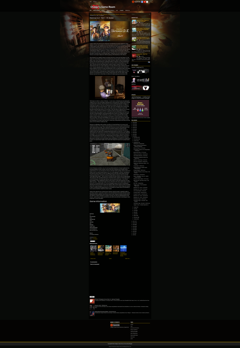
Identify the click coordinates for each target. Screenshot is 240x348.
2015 (134, 224)
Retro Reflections (134, 333)
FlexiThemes (114, 346)
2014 (134, 226)
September (136, 142)
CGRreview (105, 14)
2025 (134, 124)
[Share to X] (93, 241)
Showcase (133, 337)
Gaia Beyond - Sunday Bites (139, 143)
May (135, 212)
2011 (133, 231)
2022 (134, 129)
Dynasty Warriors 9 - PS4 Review (92, 253)
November (136, 139)
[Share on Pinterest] (95, 238)
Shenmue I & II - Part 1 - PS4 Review (141, 197)
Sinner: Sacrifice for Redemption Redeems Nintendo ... (140, 146)
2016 (134, 222)
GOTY (117, 10)
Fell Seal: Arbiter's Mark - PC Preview (141, 178)
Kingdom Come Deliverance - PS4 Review (101, 253)
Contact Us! (127, 10)
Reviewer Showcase (110, 10)
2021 (134, 130)
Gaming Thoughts (134, 331)
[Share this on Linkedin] (96, 238)
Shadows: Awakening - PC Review (140, 159)
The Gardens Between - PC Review (140, 155)
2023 (134, 127)
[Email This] (91, 241)
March (135, 215)
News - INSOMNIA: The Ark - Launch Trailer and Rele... (141, 177)
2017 (134, 221)
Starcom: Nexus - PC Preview (139, 148)
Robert (95, 237)
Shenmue (117, 14)
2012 (134, 229)
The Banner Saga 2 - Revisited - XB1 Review (141, 201)
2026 (134, 122)
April (135, 213)
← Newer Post (92, 258)
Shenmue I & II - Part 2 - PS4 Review (141, 195)
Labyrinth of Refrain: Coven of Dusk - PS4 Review (142, 172)
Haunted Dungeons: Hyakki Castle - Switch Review (141, 168)
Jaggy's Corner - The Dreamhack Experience (140, 185)
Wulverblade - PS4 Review (115, 253)
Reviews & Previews (96, 10)
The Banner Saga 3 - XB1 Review (140, 198)
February (135, 217)
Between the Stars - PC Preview (140, 152)
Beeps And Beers (134, 329)
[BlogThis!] (92, 241)
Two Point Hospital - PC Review (140, 190)
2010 (134, 233)
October (135, 140)
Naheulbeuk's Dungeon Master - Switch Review (105, 311)
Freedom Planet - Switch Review (140, 192)
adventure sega (99, 14)
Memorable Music (134, 335)
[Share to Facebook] (94, 241)
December (136, 137)
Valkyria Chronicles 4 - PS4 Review (141, 154)
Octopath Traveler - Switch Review (140, 194)
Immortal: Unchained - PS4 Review (140, 161)
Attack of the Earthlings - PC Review (108, 253)
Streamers (121, 10)
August (135, 207)
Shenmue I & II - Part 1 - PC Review (102, 18)
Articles (103, 10)
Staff (131, 326)
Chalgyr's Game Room (119, 343)
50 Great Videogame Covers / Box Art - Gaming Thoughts (107, 299)
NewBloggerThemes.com (127, 346)
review (113, 14)
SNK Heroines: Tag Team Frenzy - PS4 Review (141, 181)
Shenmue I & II (123, 14)
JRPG (109, 14)
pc (111, 14)
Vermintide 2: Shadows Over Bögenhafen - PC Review (142, 150)
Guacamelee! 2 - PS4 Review (139, 174)
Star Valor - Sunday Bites (138, 183)
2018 (134, 135)
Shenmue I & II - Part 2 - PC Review (140, 187)
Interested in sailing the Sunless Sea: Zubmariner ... (141, 158)
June (135, 210)
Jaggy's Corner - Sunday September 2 (141, 204)
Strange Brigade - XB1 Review (139, 170)
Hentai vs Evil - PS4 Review (101, 305)
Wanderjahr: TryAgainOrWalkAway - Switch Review (123, 254)
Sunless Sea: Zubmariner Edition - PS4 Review (141, 164)
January (135, 219)
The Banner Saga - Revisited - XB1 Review (142, 203)
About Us (95, 1)
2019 (134, 134)
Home (90, 1)
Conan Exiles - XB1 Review (139, 165)
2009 (134, 234)
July (135, 208)
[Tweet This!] (94, 238)
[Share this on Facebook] (92, 238)
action (94, 14)
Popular (92, 296)
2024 (134, 125)
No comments (101, 20)
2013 (134, 228)
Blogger (130, 343)
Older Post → (127, 258)
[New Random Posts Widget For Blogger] (149, 62)
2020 (134, 132)
